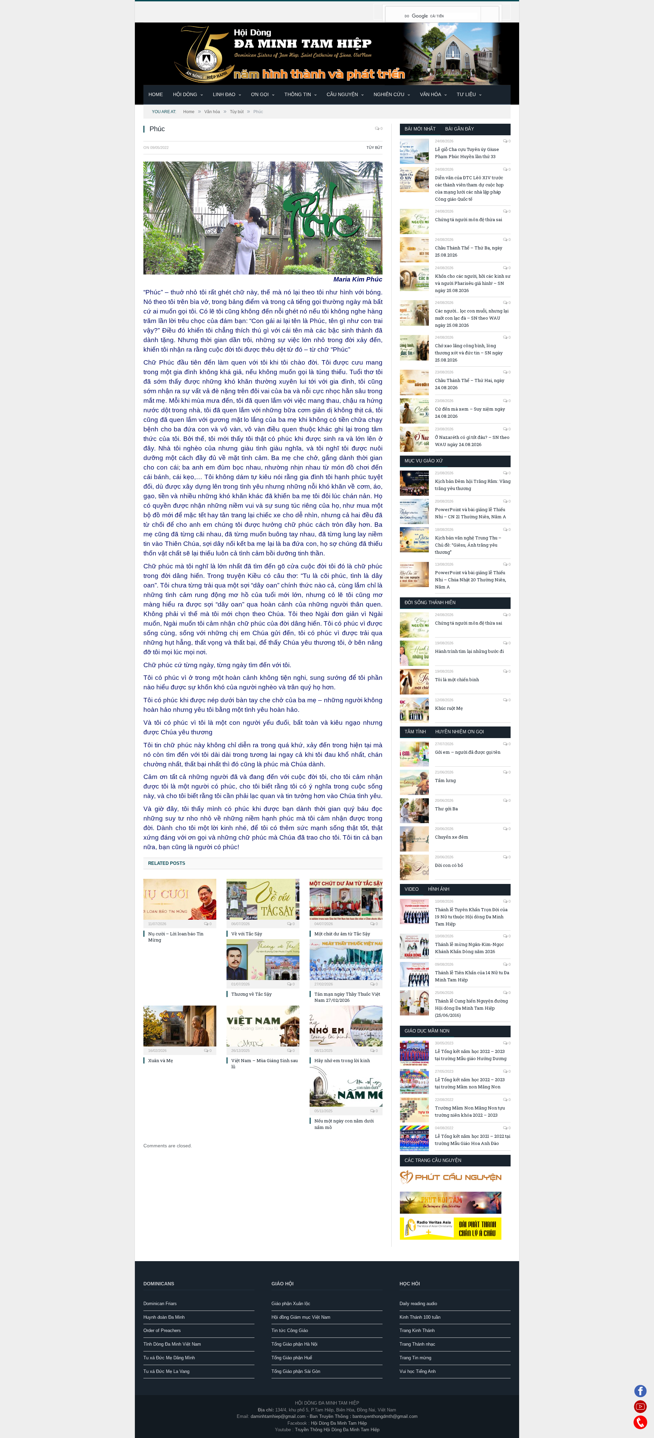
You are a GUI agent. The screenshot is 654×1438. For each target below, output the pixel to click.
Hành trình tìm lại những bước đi (469, 651)
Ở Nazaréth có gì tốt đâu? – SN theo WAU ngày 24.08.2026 (472, 440)
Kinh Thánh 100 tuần (420, 1317)
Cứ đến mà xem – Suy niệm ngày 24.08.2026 (470, 412)
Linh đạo (224, 94)
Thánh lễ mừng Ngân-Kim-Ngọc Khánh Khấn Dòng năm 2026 (469, 947)
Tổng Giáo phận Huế (291, 1357)
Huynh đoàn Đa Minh (164, 1317)
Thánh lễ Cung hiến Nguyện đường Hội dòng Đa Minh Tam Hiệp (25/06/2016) (471, 1008)
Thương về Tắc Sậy (251, 994)
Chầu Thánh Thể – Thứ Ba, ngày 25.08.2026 (468, 251)
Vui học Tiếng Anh (418, 1371)
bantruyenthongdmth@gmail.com (385, 1416)
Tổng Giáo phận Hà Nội (294, 1344)
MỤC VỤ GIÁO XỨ (424, 460)
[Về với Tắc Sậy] (263, 903)
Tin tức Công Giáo (289, 1330)
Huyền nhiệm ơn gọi (459, 731)
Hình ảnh (438, 889)
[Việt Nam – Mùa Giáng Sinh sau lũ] (263, 1029)
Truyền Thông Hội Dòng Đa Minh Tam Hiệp (337, 1429)
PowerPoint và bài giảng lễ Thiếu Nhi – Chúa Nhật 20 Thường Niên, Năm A (470, 579)
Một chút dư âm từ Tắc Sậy (342, 934)
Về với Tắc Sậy (246, 934)
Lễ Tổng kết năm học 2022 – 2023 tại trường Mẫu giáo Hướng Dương (471, 1054)
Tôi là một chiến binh (457, 679)
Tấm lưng (445, 780)
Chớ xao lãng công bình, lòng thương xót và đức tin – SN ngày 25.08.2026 (469, 352)
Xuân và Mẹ (160, 1060)
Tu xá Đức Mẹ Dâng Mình (169, 1357)
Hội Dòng (185, 94)
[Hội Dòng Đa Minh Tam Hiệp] (327, 53)
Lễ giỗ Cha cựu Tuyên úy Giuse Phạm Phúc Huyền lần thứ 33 (467, 152)
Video (412, 889)
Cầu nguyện (342, 94)
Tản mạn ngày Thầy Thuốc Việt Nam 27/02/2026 (347, 997)
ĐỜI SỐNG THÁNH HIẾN (430, 602)
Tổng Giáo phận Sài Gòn (295, 1371)
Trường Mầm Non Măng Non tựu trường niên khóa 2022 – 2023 (470, 1111)
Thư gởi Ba (446, 809)
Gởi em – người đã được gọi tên (467, 752)
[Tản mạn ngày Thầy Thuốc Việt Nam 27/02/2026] (346, 963)
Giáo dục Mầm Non (427, 1031)
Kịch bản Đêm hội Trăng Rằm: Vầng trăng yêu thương (473, 484)
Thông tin (297, 94)
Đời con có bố (449, 865)
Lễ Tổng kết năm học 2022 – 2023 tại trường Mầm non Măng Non (470, 1083)
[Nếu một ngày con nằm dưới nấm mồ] (346, 1090)
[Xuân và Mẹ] (179, 1029)
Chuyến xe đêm (451, 837)
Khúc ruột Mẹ (449, 708)
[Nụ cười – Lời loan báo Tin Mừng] (179, 903)
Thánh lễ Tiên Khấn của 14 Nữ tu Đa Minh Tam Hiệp (472, 976)
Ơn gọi (260, 94)
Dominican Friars (160, 1303)
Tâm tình (415, 731)
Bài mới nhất (420, 129)
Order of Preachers (162, 1330)
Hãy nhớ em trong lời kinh (342, 1060)
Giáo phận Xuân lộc (290, 1303)
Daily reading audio (418, 1303)
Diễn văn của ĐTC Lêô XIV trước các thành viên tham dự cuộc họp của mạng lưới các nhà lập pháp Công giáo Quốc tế (469, 188)
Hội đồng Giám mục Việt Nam (300, 1317)
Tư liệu (466, 94)
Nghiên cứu (389, 94)
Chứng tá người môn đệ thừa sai (468, 219)
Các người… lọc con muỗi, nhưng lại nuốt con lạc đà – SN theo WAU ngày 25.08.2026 (472, 318)
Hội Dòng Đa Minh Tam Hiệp (339, 1423)
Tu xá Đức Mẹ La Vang (166, 1371)
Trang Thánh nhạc (417, 1344)
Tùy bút (375, 148)
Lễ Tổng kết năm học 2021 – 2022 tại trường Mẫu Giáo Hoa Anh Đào (472, 1139)
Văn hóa (430, 94)
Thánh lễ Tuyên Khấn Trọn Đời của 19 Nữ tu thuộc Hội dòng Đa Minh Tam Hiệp (471, 916)
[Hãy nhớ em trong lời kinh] (346, 1029)
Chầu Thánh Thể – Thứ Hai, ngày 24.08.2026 (469, 384)
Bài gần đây (459, 129)
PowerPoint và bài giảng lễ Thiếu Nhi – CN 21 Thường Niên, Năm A (470, 513)
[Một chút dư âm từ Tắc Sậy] (346, 903)
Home (156, 94)
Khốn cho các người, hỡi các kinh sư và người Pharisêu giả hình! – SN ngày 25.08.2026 (473, 283)
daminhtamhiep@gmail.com (278, 1416)
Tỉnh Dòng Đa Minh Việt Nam (172, 1344)
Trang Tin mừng (415, 1357)
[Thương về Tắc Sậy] (263, 963)
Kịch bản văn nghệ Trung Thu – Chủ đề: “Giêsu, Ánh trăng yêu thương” (468, 545)
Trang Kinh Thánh (417, 1330)
